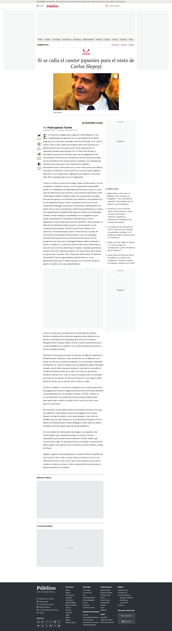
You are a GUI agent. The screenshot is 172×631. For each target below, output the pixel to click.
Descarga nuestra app (126, 610)
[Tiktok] (42, 625)
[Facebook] (46, 621)
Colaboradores (106, 587)
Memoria (99, 39)
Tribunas (124, 45)
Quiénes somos (123, 590)
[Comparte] (39, 135)
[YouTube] (38, 625)
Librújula (103, 605)
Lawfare (85, 615)
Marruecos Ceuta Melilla (107, 1)
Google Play (127, 616)
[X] (50, 621)
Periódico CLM (105, 595)
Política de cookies (106, 620)
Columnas (115, 45)
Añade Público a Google (94, 123)
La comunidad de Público (48, 610)
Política (40, 39)
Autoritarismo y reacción (91, 622)
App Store (127, 621)
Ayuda (41, 613)
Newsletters (43, 602)
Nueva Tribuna (105, 600)
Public (131, 39)
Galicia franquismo (120, 1)
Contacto (121, 605)
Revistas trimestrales (91, 612)
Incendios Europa (95, 1)
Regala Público (44, 607)
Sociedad (68, 597)
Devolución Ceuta (61, 1)
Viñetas (131, 45)
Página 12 (103, 610)
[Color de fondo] (39, 164)
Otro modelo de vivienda (90, 617)
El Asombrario (104, 602)
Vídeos (67, 617)
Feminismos (77, 39)
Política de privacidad (107, 622)
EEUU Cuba (86, 1)
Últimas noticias (70, 622)
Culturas (107, 39)
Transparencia (122, 592)
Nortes (102, 597)
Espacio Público (105, 590)
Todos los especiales (89, 625)
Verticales (87, 587)
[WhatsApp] (54, 625)
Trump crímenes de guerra (74, 1)
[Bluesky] (54, 621)
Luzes (102, 607)
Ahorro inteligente (88, 600)
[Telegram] (46, 625)
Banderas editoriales (126, 597)
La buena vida (87, 592)
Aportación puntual (46, 604)
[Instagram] (59, 621)
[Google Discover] (42, 621)
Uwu (84, 595)
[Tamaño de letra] (39, 154)
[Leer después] (39, 144)
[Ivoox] (59, 625)
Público (46, 588)
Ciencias (115, 39)
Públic (67, 615)
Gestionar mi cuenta (46, 599)
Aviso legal (103, 617)
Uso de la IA (124, 602)
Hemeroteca (42, 45)
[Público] (52, 6)
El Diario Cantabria (106, 592)
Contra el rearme (88, 620)
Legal (102, 614)
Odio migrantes (50, 1)
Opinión (47, 39)
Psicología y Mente (89, 597)
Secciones (69, 587)
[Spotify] (50, 625)
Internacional (67, 39)
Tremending (56, 39)
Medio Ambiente (88, 39)
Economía (123, 39)
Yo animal (86, 605)
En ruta (85, 602)
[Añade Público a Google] (38, 621)
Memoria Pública (70, 605)
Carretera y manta (89, 607)
